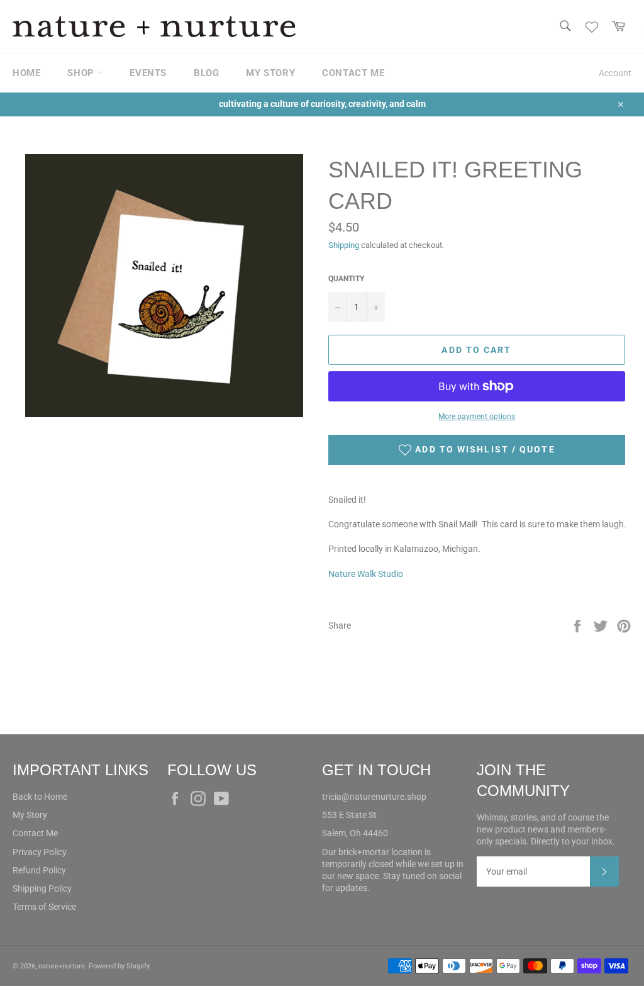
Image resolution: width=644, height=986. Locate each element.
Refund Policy (39, 870)
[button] (476, 450)
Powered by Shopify (119, 966)
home (26, 73)
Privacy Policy (40, 852)
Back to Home (40, 797)
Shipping (343, 245)
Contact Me (35, 833)
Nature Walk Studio (365, 574)
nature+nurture (61, 966)
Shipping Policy (42, 888)
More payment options (476, 416)
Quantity (346, 278)
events (148, 73)
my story (270, 73)
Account (615, 73)
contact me (353, 73)
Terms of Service (44, 907)
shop (82, 73)
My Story (30, 815)
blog (206, 73)
